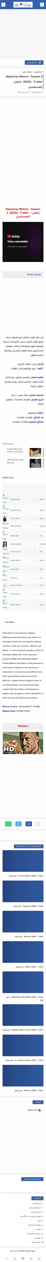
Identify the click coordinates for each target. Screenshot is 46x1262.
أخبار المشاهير (36, 1212)
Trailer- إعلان (26, 72)
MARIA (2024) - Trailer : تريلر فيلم (29, 967)
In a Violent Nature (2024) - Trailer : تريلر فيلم (24, 1060)
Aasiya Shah (14, 569)
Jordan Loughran (16, 544)
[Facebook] (38, 1186)
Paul (40, 552)
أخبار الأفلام (38, 72)
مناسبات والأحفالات (34, 1234)
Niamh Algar (14, 536)
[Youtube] (28, 1186)
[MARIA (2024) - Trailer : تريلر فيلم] (23, 952)
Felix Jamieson (15, 552)
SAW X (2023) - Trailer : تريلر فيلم (15, 461)
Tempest (42, 544)
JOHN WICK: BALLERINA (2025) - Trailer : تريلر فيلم (24, 998)
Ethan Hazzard (15, 561)
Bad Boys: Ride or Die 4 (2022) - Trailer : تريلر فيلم (23, 1030)
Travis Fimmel (15, 519)
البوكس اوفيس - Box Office (31, 1217)
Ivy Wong (13, 578)
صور (39, 1221)
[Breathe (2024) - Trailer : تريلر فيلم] (23, 1075)
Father (41, 510)
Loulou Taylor (15, 594)
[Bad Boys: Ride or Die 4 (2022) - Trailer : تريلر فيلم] (23, 1015)
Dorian (41, 585)
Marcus (42, 519)
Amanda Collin (15, 500)
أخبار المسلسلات (35, 1208)
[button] (29, 823)
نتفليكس (37, 1238)
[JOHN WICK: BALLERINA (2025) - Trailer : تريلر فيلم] (23, 982)
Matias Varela (15, 605)
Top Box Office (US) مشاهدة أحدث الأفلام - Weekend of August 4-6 (16, 450)
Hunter (42, 561)
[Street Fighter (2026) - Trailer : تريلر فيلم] (23, 861)
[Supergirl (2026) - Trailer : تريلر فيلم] (23, 891)
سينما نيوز (14, 1251)
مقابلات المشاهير (34, 1225)
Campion (42, 526)
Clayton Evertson (16, 585)
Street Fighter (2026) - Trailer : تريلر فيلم (26, 876)
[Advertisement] (23, 34)
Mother (42, 500)
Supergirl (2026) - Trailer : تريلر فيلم (28, 906)
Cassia (41, 594)
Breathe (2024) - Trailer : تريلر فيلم (29, 1091)
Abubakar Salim (15, 510)
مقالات (38, 1229)
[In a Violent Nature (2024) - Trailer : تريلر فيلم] (23, 1045)
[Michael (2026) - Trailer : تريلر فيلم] (23, 921)
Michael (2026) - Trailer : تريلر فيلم (29, 937)
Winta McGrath (15, 526)
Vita (40, 578)
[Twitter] (18, 1186)
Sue (40, 536)
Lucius (41, 605)
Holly (41, 569)
